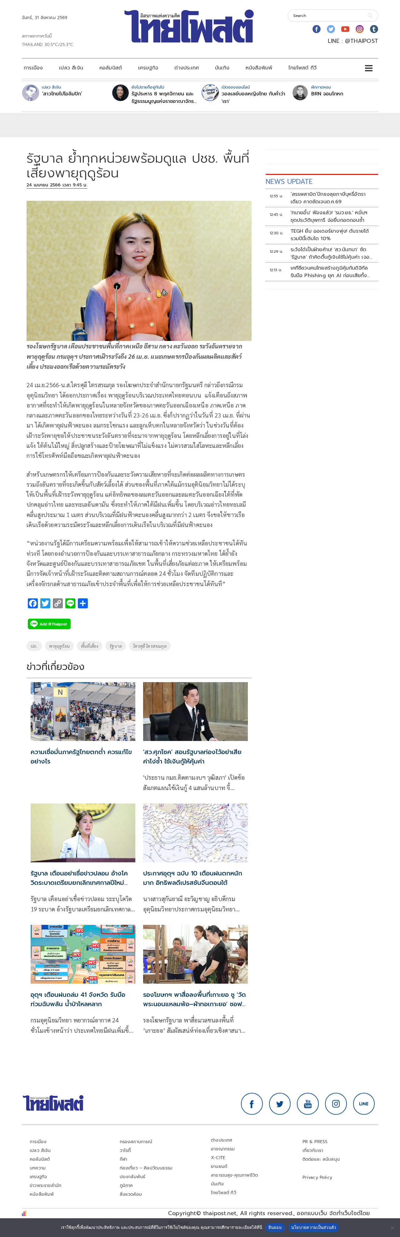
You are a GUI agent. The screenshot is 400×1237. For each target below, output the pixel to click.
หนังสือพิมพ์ (259, 68)
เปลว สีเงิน (71, 68)
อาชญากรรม (223, 1149)
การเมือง (33, 68)
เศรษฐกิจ (148, 68)
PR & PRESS (315, 1141)
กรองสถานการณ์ (136, 1141)
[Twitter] (331, 29)
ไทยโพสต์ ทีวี (302, 68)
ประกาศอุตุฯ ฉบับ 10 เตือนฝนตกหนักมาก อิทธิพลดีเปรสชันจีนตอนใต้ (192, 878)
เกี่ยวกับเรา (312, 1150)
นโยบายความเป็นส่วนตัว (313, 1227)
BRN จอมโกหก (327, 94)
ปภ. (34, 646)
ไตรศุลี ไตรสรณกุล (150, 646)
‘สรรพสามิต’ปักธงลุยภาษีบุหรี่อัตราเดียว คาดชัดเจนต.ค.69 (328, 197)
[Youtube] (345, 29)
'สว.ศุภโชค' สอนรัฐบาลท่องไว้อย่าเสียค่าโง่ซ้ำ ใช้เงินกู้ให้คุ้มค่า (192, 756)
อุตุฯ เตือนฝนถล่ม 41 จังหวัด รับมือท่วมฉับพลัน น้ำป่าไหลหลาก (78, 999)
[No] (392, 1227)
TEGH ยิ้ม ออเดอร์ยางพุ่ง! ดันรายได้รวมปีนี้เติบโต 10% (330, 234)
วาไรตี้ (125, 1150)
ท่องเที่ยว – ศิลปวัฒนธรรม (146, 1168)
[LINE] (364, 1103)
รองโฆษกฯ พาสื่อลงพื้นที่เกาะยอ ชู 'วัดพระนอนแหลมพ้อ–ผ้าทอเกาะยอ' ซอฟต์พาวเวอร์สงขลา (194, 1004)
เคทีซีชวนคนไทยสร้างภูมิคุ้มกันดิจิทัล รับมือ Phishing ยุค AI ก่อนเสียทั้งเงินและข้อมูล (329, 271)
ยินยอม (275, 1227)
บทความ (38, 1168)
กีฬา (124, 1159)
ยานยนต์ (219, 1166)
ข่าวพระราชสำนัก (45, 1185)
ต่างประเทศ (186, 68)
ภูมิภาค (126, 1185)
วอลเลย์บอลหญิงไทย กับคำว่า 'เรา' (253, 97)
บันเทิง (222, 68)
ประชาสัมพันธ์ (133, 1177)
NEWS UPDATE (289, 181)
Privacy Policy (317, 1177)
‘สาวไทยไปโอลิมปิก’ (62, 94)
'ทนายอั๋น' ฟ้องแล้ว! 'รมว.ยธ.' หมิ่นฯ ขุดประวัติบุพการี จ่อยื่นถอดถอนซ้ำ (329, 216)
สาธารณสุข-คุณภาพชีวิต (234, 1175)
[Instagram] (359, 29)
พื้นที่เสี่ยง (89, 646)
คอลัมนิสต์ (110, 68)
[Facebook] (316, 29)
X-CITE (218, 1157)
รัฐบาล (115, 646)
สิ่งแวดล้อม (131, 1194)
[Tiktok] (374, 29)
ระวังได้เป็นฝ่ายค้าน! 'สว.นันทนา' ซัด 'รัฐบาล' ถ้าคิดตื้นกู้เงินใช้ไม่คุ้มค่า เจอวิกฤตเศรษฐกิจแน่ (330, 253)
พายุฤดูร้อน (59, 646)
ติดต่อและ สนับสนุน (321, 1159)
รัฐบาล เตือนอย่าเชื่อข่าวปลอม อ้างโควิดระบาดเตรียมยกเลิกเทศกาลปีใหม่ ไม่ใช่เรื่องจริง (79, 883)
